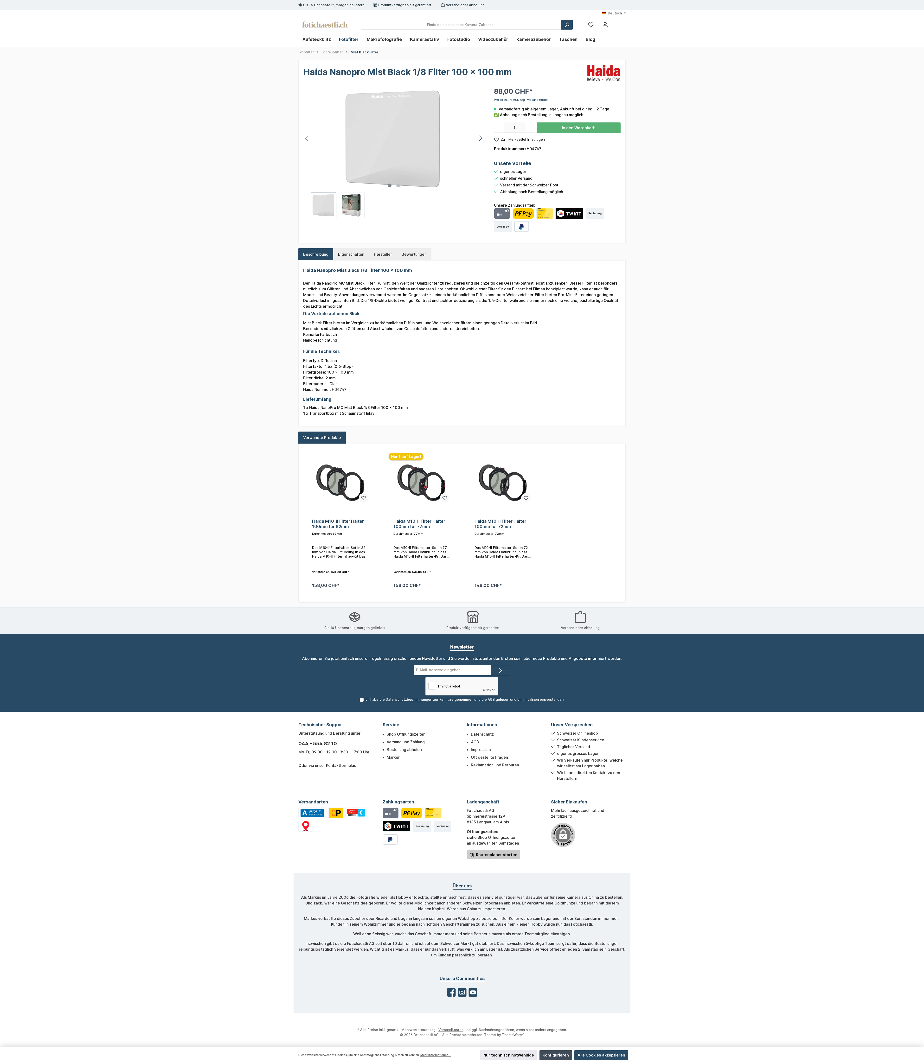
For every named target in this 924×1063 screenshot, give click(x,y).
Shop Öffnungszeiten (406, 734)
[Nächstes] (480, 138)
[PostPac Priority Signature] (335, 813)
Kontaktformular (340, 765)
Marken (393, 757)
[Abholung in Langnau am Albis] (305, 826)
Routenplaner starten (496, 854)
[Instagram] (462, 992)
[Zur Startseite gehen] (324, 24)
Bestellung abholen (404, 749)
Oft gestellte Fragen (489, 757)
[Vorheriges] (307, 138)
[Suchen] (567, 25)
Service (391, 724)
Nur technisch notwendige (508, 1055)
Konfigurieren (556, 1055)
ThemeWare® (513, 1035)
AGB (491, 699)
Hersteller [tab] (383, 254)
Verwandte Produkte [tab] (322, 437)
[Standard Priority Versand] (312, 813)
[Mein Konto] (605, 25)
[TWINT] (569, 213)
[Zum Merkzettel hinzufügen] (363, 498)
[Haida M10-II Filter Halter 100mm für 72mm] (503, 482)
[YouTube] (473, 992)
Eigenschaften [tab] (351, 254)
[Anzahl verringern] (499, 127)
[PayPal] (521, 226)
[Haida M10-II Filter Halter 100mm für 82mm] (340, 482)
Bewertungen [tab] (414, 254)
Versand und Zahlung (406, 741)
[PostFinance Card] (544, 213)
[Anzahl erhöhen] (530, 127)
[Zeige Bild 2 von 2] (398, 185)
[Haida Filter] (604, 72)
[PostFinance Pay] (523, 213)
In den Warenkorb (579, 127)
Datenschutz (482, 734)
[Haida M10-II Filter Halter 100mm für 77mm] (421, 482)
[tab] (315, 254)
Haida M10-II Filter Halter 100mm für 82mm (338, 524)
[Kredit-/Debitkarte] (502, 213)
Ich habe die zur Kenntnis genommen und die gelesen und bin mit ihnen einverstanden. (465, 699)
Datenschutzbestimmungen (409, 699)
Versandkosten (450, 1030)
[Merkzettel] (591, 25)
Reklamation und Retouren (495, 765)
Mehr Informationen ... (435, 1055)
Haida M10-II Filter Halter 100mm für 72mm (500, 524)
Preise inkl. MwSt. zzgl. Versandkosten (521, 100)
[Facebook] (451, 992)
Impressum (481, 749)
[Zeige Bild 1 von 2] (389, 185)
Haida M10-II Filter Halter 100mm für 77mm (419, 524)
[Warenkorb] (617, 23)
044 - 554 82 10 (317, 743)
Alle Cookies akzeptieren (601, 1055)
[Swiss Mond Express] (356, 813)
